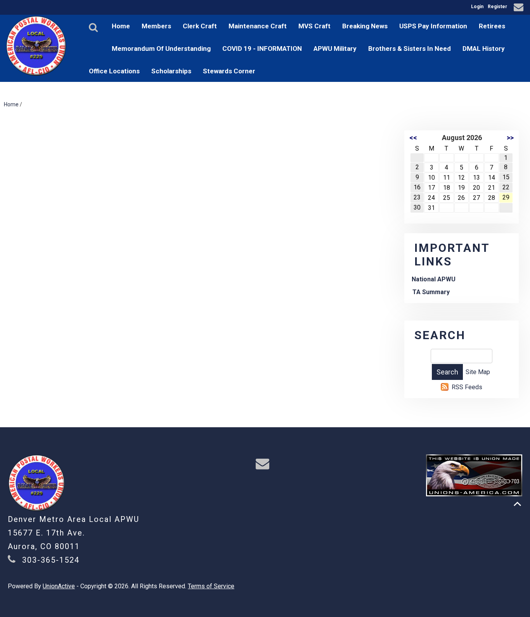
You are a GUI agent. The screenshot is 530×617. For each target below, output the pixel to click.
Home (121, 26)
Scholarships (171, 71)
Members (156, 26)
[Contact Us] (520, 8)
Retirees (492, 26)
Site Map (478, 372)
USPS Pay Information (433, 26)
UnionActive (59, 586)
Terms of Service (211, 586)
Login (477, 6)
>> (510, 137)
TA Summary (431, 292)
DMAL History (483, 48)
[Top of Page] (517, 504)
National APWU (434, 279)
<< (413, 137)
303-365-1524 (51, 560)
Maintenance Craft (258, 26)
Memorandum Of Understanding (161, 48)
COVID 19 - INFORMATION (262, 48)
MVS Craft (314, 26)
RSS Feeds (467, 387)
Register (497, 6)
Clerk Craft (200, 26)
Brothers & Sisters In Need (409, 48)
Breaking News (365, 26)
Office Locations (114, 71)
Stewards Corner (229, 71)
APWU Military (335, 48)
